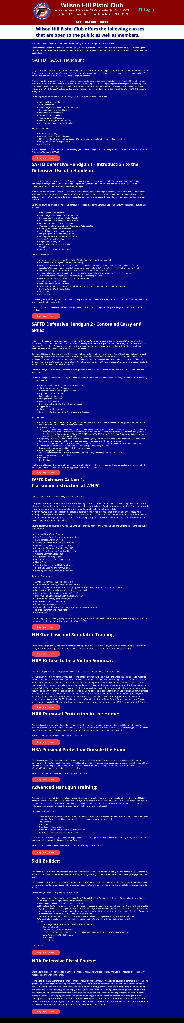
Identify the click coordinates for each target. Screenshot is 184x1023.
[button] (46, 158)
